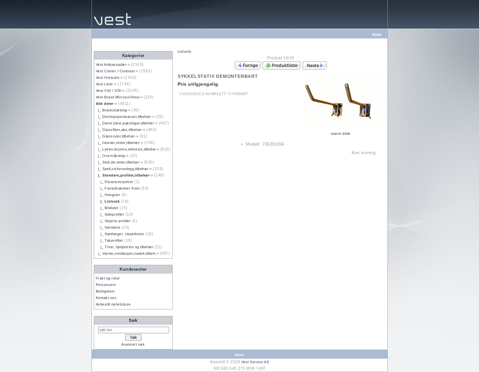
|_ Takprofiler (109, 240)
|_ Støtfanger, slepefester (120, 234)
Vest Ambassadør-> (113, 64)
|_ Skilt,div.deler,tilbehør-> (119, 162)
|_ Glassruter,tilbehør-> (117, 136)
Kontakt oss (106, 298)
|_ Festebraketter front (118, 188)
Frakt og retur (108, 278)
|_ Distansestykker (114, 182)
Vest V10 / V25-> (110, 91)
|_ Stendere (108, 227)
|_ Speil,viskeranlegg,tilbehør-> (124, 169)
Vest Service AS (255, 362)
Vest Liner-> (106, 84)
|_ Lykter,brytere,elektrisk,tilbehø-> (127, 149)
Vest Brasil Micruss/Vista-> (119, 97)
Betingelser (105, 291)
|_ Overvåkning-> (112, 156)
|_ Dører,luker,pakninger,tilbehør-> (127, 123)
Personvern (106, 285)
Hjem (377, 34)
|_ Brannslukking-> (113, 110)
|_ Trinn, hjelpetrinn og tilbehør (124, 247)
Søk (133, 320)
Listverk (185, 51)
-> (106, 104)
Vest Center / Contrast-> (117, 71)
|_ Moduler (107, 208)
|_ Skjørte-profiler (113, 221)
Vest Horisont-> (109, 77)
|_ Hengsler (108, 195)
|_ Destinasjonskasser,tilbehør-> (125, 117)
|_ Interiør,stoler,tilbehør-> (119, 143)
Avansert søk (133, 344)
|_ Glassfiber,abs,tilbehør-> (120, 130)
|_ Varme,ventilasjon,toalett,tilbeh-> (127, 253)
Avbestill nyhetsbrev (113, 304)
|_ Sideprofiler (110, 214)
